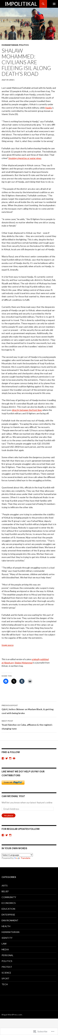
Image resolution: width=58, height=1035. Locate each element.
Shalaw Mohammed (24, 662)
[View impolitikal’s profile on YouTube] (14, 758)
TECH (5, 984)
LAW (4, 943)
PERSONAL (7, 955)
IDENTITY (7, 937)
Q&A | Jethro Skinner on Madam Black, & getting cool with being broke (27, 709)
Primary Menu (54, 4)
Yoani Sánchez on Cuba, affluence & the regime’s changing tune (27, 725)
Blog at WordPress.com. (12, 1014)
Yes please (8, 815)
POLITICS (24, 45)
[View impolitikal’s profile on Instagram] (10, 758)
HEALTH (6, 926)
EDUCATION (8, 908)
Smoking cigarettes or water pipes (24, 158)
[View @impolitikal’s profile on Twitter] (6, 835)
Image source (7, 645)
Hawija (48, 107)
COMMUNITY (9, 897)
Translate (25, 858)
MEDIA (5, 949)
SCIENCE (6, 972)
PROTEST (7, 966)
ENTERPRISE (8, 914)
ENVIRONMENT (10, 920)
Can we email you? (13, 796)
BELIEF (5, 891)
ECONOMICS (9, 903)
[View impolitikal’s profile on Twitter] (6, 758)
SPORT (5, 978)
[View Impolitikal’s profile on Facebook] (3, 758)
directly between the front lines (27, 410)
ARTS (5, 885)
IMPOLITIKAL (21, 4)
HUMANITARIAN (10, 45)
